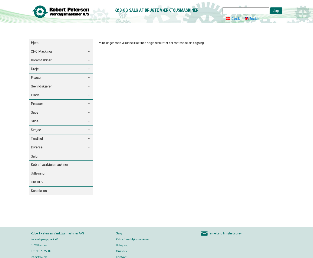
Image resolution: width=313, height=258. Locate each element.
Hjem (35, 43)
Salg (34, 156)
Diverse (37, 147)
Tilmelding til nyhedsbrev (225, 233)
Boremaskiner (41, 60)
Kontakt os (39, 191)
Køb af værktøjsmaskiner (49, 165)
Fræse (36, 78)
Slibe (35, 121)
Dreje (35, 69)
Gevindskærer (41, 86)
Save (34, 112)
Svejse (36, 130)
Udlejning (38, 173)
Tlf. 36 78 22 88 (41, 251)
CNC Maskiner (41, 51)
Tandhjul (37, 139)
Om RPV (37, 182)
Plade (35, 95)
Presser (37, 104)
